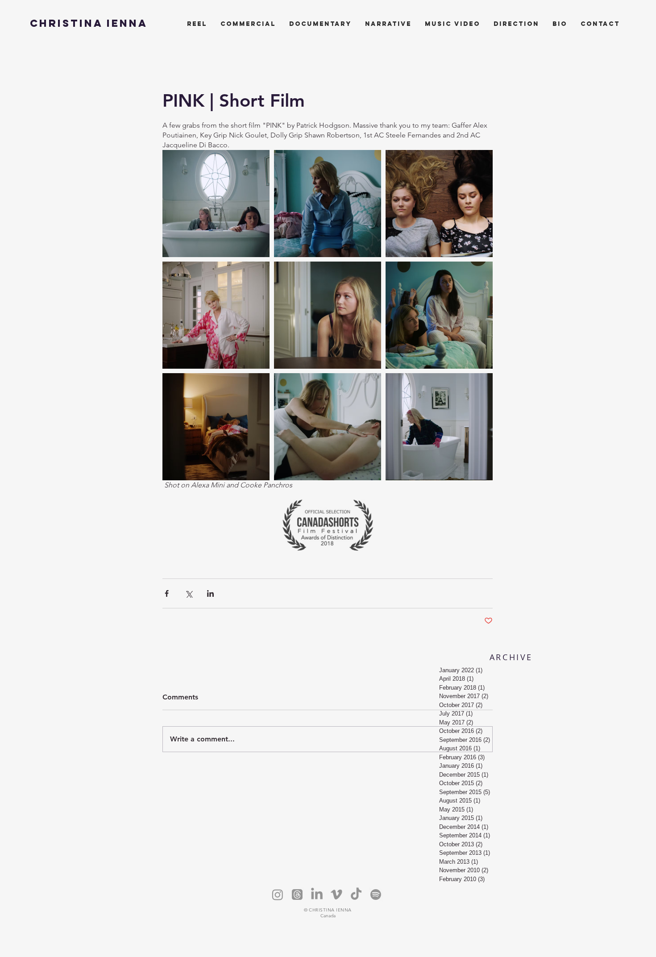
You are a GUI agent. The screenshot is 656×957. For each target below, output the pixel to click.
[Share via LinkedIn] (210, 593)
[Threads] (297, 894)
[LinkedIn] (317, 894)
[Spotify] (376, 894)
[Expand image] (216, 203)
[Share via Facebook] (166, 593)
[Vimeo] (336, 894)
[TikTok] (356, 894)
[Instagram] (277, 894)
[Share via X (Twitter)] (188, 593)
